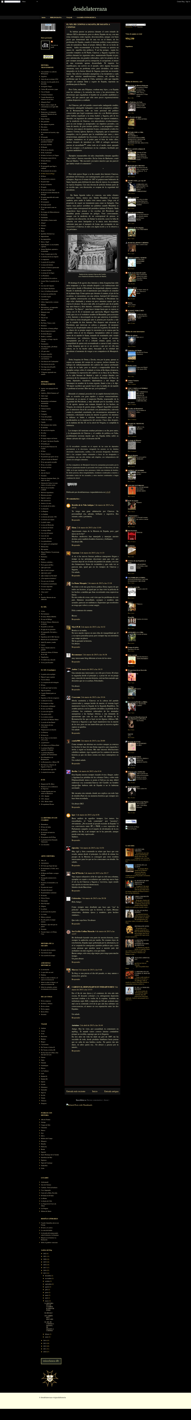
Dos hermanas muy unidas (49, 425)
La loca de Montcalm (47, 525)
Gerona (43, 1057)
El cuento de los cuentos (48, 950)
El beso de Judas (46, 827)
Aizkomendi (44, 1182)
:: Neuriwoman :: (133, 516)
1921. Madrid (45, 796)
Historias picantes (46, 495)
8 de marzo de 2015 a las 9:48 (90, 969)
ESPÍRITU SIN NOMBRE (136, 470)
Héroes (43, 228)
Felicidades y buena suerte (49, 220)
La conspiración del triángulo (50, 682)
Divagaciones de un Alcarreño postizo (137, 671)
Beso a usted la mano (142, 244)
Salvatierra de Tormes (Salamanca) (142, 353)
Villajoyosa (139, 604)
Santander (44, 1090)
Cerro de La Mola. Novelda (49, 1193)
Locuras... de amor (46, 538)
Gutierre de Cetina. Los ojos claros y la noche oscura (49, 484)
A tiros (43, 611)
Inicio (43, 17)
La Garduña (44, 514)
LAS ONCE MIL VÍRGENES (139, 850)
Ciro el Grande (45, 92)
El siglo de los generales (48, 629)
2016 (45, 1270)
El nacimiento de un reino (48, 171)
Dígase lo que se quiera (48, 677)
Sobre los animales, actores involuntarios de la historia (49, 988)
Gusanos (43, 226)
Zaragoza (44, 1103)
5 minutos (130, 382)
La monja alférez (46, 530)
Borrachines (44, 406)
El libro (43, 451)
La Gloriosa (44, 732)
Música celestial (46, 917)
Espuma (138, 689)
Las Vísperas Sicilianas (48, 288)
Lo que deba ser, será (47, 972)
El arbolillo (44, 428)
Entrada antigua (111, 1091)
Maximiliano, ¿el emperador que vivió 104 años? (49, 308)
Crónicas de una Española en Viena (137, 562)
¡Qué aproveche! (46, 567)
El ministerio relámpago (48, 706)
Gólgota (43, 906)
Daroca (43, 1130)
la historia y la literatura (51, 1235)
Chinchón (44, 1128)
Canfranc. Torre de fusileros (49, 1187)
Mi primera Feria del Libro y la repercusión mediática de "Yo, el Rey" (142, 170)
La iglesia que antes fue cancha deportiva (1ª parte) (141, 316)
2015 (45, 1273)
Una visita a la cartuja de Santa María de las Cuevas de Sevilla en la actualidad (142, 201)
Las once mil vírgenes (47, 286)
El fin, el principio (46, 153)
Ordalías (43, 320)
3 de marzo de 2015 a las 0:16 (89, 771)
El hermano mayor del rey (48, 158)
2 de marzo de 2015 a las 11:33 (92, 552)
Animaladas (44, 398)
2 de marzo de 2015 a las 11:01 (89, 527)
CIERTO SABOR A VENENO (137, 258)
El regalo (43, 187)
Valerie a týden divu (141, 788)
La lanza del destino (47, 265)
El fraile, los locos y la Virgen (50, 155)
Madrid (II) (44, 1079)
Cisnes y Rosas (132, 288)
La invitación (45, 969)
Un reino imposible (47, 587)
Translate (140, 27)
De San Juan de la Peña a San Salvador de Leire (49, 1054)
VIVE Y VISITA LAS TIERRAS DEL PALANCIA (138, 389)
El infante (44, 163)
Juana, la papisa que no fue (49, 254)
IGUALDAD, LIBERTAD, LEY (142, 958)
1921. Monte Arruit (47, 801)
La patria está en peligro (48, 674)
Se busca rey (44, 735)
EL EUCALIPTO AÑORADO (141, 458)
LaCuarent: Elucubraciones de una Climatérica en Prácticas (137, 718)
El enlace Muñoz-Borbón (48, 617)
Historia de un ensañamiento (49, 639)
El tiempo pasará (46, 205)
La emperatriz (45, 259)
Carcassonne (45, 1044)
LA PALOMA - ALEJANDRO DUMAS (140, 261)
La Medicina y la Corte (135, 102)
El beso (43, 685)
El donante (44, 830)
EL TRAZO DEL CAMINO (141, 704)
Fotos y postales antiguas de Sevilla (136, 150)
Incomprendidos (46, 239)
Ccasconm (76, 697)
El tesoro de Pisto (46, 467)
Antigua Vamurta (133, 380)
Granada (43, 1063)
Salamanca (44, 1087)
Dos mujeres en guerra (47, 124)
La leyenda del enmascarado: (49, 1233)
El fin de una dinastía (47, 150)
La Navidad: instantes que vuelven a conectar (142, 518)
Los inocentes (45, 845)
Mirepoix (44, 1141)
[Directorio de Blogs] (132, 827)
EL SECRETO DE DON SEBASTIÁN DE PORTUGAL (142, 882)
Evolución (44, 215)
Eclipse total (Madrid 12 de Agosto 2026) (141, 368)
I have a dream (132, 304)
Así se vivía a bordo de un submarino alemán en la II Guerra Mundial (142, 216)
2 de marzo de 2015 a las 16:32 (93, 627)
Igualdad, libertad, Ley (48, 234)
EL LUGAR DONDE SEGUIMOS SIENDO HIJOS (142, 489)
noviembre (48, 1278)
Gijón (42, 1060)
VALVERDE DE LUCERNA (136, 577)
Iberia (42, 231)
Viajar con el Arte (133, 197)
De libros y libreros (46, 1004)
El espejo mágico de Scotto (49, 438)
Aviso (129, 736)
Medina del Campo (47, 1138)
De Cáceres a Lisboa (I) (48, 1047)
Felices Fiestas (45, 898)
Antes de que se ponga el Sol (49, 79)
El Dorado (44, 147)
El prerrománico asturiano (48, 893)
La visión (44, 914)
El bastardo (44, 137)
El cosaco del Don (46, 144)
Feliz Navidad (45, 903)
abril (46, 1298)
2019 (45, 1262)
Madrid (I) (44, 1076)
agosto (47, 1287)
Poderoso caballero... (47, 562)
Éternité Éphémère (134, 787)
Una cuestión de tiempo (48, 955)
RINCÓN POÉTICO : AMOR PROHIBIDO (142, 657)
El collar (43, 433)
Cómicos (43, 411)
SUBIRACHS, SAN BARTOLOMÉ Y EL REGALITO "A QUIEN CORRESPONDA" (142, 187)
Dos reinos (44, 127)
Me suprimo (44, 549)
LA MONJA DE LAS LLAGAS (141, 866)
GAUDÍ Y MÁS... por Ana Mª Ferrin (137, 181)
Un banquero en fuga (47, 703)
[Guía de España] (131, 829)
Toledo (43, 1098)
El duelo (43, 436)
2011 (45, 1349)
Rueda (43, 1149)
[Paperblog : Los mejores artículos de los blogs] (131, 823)
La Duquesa (44, 511)
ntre (43, 1235)
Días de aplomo (133, 335)
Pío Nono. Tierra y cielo (48, 323)
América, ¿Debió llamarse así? (50, 393)
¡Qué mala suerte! (46, 573)
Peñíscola (44, 1147)
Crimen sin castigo (46, 419)
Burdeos (43, 1039)
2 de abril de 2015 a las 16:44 (91, 1025)
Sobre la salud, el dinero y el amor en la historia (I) (49, 979)
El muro (138, 442)
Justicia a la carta (46, 503)
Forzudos (44, 476)
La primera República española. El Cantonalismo (49, 754)
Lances (43, 645)
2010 (45, 1352)
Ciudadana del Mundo (135, 350)
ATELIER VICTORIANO (136, 485)
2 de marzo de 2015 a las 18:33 (90, 669)
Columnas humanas (47, 95)
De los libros (45, 1012)
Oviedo (43, 1084)
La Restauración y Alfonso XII (50, 762)
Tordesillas (44, 1165)
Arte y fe (43, 860)
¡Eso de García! (45, 473)
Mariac (130, 303)
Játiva (43, 1136)
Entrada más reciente (75, 1091)
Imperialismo (45, 236)
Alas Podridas (140, 720)
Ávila (42, 1034)
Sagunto (43, 1152)
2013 (45, 1343)
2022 (45, 1253)
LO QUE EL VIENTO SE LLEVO (136, 424)
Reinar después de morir (48, 331)
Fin (137, 674)
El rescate (44, 895)
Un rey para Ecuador (47, 662)
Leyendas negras (46, 297)
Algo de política (46, 690)
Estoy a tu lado (132, 655)
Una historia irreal (46, 953)
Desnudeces (44, 824)
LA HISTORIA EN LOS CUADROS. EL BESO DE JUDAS (49, 1306)
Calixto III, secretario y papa (49, 89)
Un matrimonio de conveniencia (46, 358)
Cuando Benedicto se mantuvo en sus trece (47, 98)
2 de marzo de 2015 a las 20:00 (93, 740)
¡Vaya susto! (44, 592)
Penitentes (44, 557)
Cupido (43, 422)
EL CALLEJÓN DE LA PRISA (137, 702)
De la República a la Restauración (47, 758)
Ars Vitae (131, 687)
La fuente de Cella (46, 1201)
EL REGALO (48, 1313)
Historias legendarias (47, 492)
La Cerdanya (45, 1071)
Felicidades (44, 901)
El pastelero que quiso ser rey (49, 457)
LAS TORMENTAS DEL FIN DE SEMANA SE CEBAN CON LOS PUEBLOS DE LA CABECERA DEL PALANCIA (138, 397)
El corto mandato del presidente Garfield (47, 141)
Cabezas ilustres (46, 409)
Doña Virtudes (45, 119)
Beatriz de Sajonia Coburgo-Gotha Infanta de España (141, 105)
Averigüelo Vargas (46, 86)
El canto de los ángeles (48, 430)
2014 (45, 1340)
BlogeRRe (131, 617)
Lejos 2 (130, 602)
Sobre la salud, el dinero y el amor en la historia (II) (49, 983)
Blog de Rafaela (133, 455)
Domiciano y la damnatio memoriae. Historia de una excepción (49, 114)
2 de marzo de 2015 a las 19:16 (93, 697)
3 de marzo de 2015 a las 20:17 (96, 873)
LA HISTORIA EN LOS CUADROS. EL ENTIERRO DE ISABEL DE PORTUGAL (142, 942)
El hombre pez (45, 444)
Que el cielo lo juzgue (47, 570)
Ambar (74, 669)
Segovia (43, 1093)
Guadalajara (44, 1065)
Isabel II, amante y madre (48, 642)
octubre (47, 1281)
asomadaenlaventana (134, 757)
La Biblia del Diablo (141, 119)
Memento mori (45, 312)
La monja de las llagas (47, 273)
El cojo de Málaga (46, 619)
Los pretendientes (46, 541)
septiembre (48, 1284)
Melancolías (44, 547)
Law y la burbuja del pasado (49, 291)
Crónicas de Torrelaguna (136, 228)
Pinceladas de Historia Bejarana (138, 85)
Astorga (43, 1122)
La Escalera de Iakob (134, 117)
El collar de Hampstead (135, 408)
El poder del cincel (46, 887)
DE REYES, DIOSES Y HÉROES (138, 243)
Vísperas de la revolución (48, 730)
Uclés (42, 1168)
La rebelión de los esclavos (49, 278)
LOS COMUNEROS (142, 229)
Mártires (43, 305)
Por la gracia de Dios (47, 565)
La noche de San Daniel (48, 722)
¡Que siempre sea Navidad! (49, 576)
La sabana (44, 909)
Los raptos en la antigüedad (49, 544)
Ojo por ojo (44, 318)
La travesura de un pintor (48, 912)
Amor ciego (44, 396)
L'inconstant (44, 299)
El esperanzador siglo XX (48, 769)
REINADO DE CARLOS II (136, 166)
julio (46, 1290)
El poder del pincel (46, 890)
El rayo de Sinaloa (46, 184)
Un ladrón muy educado (48, 660)
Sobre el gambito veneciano (49, 1242)
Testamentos (44, 344)
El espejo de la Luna (134, 742)
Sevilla (43, 1095)
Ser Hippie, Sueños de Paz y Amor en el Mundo (142, 291)
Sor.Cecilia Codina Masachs (83, 931)
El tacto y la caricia (47, 1228)
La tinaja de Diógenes (134, 440)
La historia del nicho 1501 (49, 517)
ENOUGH (139, 532)
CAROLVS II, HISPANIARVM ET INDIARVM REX (93, 987)
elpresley (75, 847)
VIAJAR (69, 17)
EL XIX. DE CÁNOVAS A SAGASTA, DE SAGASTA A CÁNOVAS (49, 1326)
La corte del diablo (46, 1230)
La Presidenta (45, 276)
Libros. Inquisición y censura (49, 302)
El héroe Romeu (46, 161)
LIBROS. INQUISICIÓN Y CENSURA (142, 897)
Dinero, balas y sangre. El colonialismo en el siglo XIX (49, 106)
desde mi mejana (133, 500)
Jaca (42, 1133)
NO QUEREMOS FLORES (141, 744)
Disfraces (43, 109)
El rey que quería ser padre (49, 462)
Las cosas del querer (47, 533)
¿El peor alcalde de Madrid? (49, 459)
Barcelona (44, 1036)
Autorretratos (45, 863)
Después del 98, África (47, 784)
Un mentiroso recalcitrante (49, 584)
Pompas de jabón (133, 647)
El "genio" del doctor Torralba (50, 441)
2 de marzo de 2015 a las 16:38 (95, 654)
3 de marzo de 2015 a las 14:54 (92, 848)
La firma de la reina (46, 701)
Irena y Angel (45, 242)
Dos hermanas (45, 614)
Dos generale (45, 121)
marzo (47, 1301)
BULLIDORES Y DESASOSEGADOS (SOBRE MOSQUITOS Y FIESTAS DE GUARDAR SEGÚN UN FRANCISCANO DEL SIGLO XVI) (138, 139)
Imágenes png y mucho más (136, 772)
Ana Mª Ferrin (77, 873)
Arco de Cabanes (46, 1185)
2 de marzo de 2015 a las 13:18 (100, 583)
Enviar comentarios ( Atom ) (98, 1100)
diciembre (48, 1276)
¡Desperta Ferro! (46, 102)
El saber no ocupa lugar (48, 190)
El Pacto (43, 176)
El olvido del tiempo (141, 634)
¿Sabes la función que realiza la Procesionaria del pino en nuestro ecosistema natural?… (142, 776)
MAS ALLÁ (139, 337)
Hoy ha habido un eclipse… (141, 411)
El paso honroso (46, 454)
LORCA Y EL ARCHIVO (140, 428)
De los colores (45, 1006)
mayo (47, 1295)
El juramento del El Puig (48, 837)
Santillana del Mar (46, 1157)
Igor (73, 814)
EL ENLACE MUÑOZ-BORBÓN (141, 911)
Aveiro (43, 1031)
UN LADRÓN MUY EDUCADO (49, 1317)
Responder (76, 520)
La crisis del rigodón (47, 711)
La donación (45, 509)
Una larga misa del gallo (48, 367)
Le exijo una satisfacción (48, 294)
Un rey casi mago (46, 589)
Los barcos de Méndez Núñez (50, 720)
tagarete (130, 734)
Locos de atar (45, 536)
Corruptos (44, 414)
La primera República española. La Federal (47, 749)
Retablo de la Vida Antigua (83, 505)
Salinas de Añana (46, 1211)
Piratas (43, 559)
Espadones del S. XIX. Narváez (50, 637)
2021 (45, 1256)
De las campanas (46, 1001)
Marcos (75, 969)
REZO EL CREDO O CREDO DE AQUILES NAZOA (142, 760)
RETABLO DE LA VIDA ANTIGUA (135, 133)
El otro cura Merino (47, 709)
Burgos (43, 1042)
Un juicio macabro (46, 354)
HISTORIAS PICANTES (142, 926)
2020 (45, 1259)
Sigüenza (44, 1160)
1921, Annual (45, 799)
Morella (43, 1144)
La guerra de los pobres (48, 262)
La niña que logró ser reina (49, 688)
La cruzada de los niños (48, 506)
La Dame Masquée (79, 583)
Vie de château (45, 680)
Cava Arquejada (46, 1190)
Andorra (43, 1028)
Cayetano (75, 552)
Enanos (43, 470)
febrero (47, 1334)
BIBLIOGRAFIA (56, 17)
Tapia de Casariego (46, 1163)
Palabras (43, 975)
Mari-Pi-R (76, 626)
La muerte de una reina (48, 772)
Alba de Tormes (45, 1119)
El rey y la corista (46, 465)
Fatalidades (44, 217)
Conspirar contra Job (141, 589)
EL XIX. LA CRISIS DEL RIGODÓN (142, 988)
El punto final (45, 182)
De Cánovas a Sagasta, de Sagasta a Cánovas (48, 766)
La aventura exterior (47, 717)
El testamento (45, 202)
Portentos (44, 326)
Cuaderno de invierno (142, 619)
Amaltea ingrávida (134, 587)
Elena (74, 527)
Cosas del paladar (46, 417)
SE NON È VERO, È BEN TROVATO (136, 311)
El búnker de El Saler (47, 1196)
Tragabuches (45, 657)
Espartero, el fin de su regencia (50, 698)
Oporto (43, 1082)
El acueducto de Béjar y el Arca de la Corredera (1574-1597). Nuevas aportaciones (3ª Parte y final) (142, 91)
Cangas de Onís (45, 1125)
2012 (45, 1346)
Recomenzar (77, 654)
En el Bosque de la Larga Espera (138, 802)
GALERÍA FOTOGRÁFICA (86, 17)
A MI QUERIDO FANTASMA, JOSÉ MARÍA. (142, 566)
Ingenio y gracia (46, 498)
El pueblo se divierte (47, 627)
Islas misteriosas (46, 500)
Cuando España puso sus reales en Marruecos (48, 792)
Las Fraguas (44, 1208)
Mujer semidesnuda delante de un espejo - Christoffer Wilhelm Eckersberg (142, 277)
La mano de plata (46, 270)
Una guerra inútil (46, 714)
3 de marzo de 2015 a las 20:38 (94, 898)
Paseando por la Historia (135, 212)
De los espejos (45, 1009)
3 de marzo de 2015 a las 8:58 (87, 814)
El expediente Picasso (47, 804)
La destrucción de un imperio (49, 257)
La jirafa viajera (45, 522)
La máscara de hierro (47, 528)
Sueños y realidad (46, 336)
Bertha (74, 771)
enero (47, 1337)
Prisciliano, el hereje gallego (49, 328)
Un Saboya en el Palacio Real (50, 745)
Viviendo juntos (46, 369)
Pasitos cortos (132, 365)
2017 (45, 1268)
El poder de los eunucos (48, 179)
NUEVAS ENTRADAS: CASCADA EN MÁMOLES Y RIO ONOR (138, 580)
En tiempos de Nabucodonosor (50, 212)
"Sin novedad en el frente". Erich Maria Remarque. (141, 805)
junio (47, 1292)
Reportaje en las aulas (133, 649)
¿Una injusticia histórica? (48, 578)
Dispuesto (139, 502)
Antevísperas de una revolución (47, 726)
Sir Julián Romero (46, 334)
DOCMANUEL (132, 531)
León (42, 1074)
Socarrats (43, 929)
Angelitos (44, 76)
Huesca (43, 1068)
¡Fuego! (43, 223)
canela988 (76, 740)
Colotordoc (76, 898)
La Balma (44, 1198)
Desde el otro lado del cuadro (137, 273)
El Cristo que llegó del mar (49, 866)
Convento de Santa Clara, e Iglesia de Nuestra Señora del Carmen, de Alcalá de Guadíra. (142, 155)
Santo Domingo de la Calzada (50, 1155)
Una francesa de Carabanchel (49, 361)
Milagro (43, 315)
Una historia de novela (47, 364)
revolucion (131, 546)
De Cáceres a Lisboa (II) (48, 1050)
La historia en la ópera (47, 520)
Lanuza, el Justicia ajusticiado (50, 267)
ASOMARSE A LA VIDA (135, 632)
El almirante (44, 130)
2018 (45, 1265)
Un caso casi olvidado (47, 581)
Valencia (43, 1101)
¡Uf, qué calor (45, 351)
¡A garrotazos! (45, 742)
